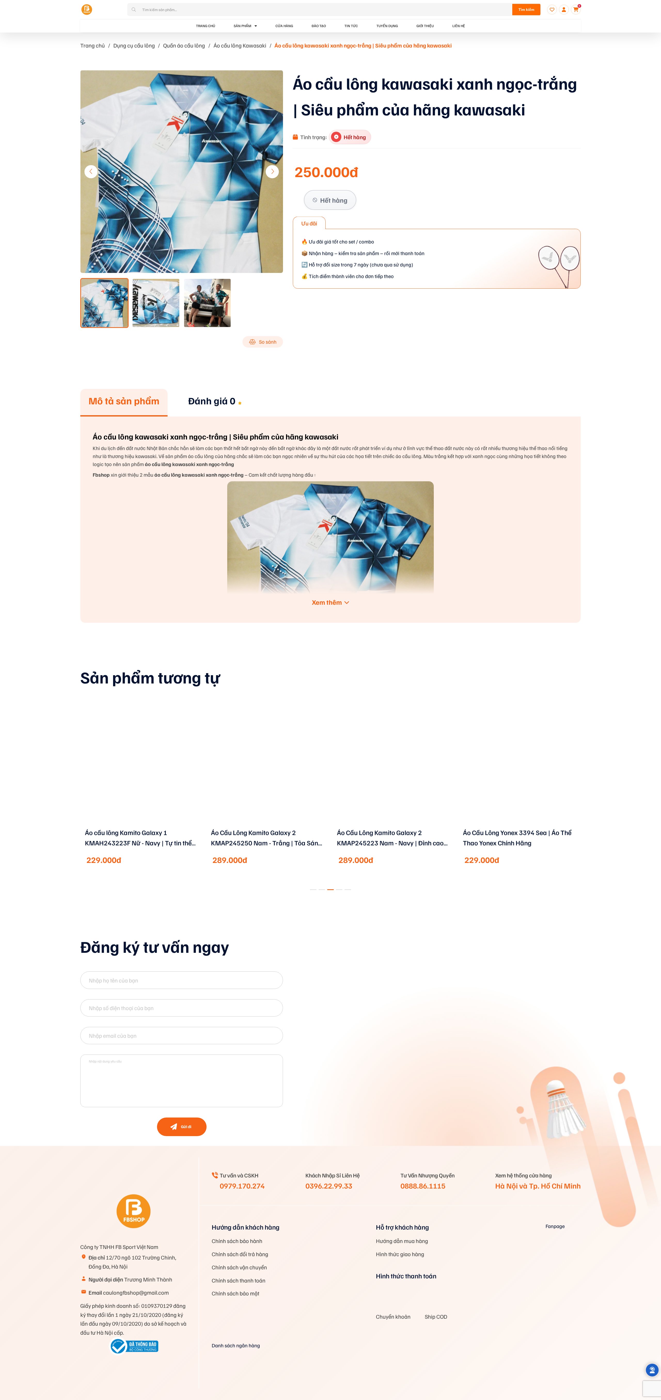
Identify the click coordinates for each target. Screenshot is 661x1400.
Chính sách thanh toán (238, 1280)
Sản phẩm (242, 25)
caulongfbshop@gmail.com (129, 1282)
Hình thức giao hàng (375, 1253)
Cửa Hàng (284, 25)
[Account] (564, 9)
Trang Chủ (205, 25)
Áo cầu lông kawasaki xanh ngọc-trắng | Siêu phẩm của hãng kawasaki (363, 45)
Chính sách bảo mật (235, 1293)
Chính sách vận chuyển (239, 1267)
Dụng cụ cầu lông (134, 45)
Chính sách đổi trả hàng (240, 1253)
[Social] (496, 1276)
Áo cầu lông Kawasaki (240, 45)
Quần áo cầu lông (184, 45)
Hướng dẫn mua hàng (377, 1240)
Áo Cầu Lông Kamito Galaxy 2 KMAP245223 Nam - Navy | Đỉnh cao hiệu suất (264, 838)
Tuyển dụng (387, 25)
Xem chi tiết (141, 826)
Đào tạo (319, 25)
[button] (272, 171)
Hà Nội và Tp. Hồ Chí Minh (538, 1185)
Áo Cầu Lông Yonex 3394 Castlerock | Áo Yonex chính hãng (516, 837)
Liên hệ (458, 25)
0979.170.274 (242, 1185)
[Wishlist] (552, 9)
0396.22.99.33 (328, 1185)
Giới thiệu (425, 25)
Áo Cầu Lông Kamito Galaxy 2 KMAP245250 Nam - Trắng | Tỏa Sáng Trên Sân (140, 838)
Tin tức (351, 25)
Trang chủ (92, 45)
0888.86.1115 (422, 1185)
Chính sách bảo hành (237, 1240)
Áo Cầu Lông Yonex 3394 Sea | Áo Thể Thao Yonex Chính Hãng (391, 837)
